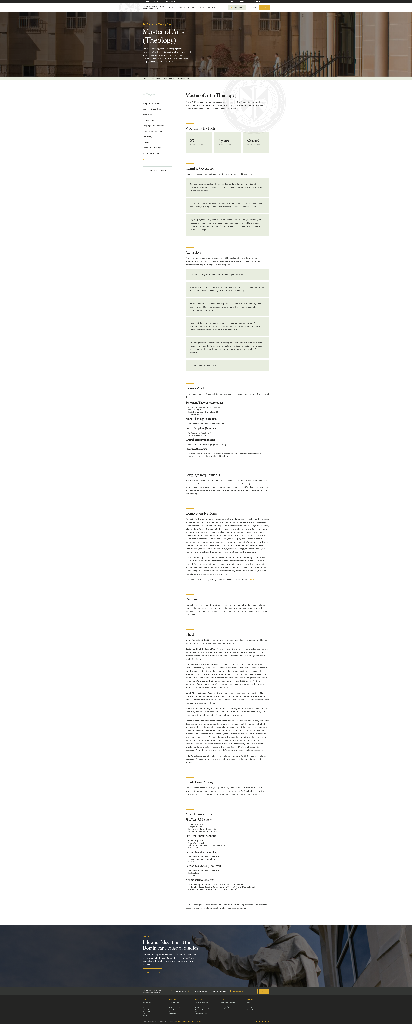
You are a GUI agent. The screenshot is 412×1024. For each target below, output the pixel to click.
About (171, 7)
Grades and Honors (201, 1010)
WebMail (257, 1)
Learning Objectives (152, 109)
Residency (147, 137)
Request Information (156, 171)
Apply (253, 7)
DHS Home (146, 1)
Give (264, 7)
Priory (156, 1)
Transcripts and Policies (202, 1013)
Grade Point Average (152, 148)
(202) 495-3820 (180, 991)
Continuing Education (175, 1008)
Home (145, 78)
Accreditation (147, 1002)
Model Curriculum (151, 153)
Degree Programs (200, 1006)
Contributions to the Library (229, 1002)
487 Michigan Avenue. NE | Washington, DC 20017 (209, 991)
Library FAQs (225, 1006)
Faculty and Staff (148, 1004)
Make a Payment (252, 1010)
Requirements (173, 1006)
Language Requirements (154, 125)
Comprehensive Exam (152, 131)
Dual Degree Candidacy (202, 1008)
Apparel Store (212, 7)
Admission (147, 114)
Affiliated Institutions (149, 1010)
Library (201, 7)
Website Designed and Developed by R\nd (188, 1021)
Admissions (180, 7)
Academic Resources (201, 1002)
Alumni (231, 1)
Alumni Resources (174, 1010)
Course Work (148, 120)
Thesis (146, 142)
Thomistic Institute (170, 1)
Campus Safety (147, 1012)
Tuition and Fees (174, 1002)
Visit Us (249, 1004)
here (252, 579)
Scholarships (173, 1013)
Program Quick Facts (152, 103)
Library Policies (225, 1008)
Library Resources (226, 1004)
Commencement (173, 1012)
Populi (267, 1)
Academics (192, 7)
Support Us (250, 1008)
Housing (171, 1004)
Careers (145, 1015)
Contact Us (250, 1006)
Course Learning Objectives (203, 1004)
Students (242, 1)
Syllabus (197, 1012)
